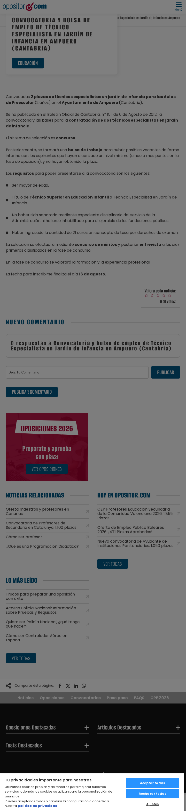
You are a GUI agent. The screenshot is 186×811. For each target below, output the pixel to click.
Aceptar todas (152, 783)
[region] (92, 792)
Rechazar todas (152, 793)
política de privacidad (37, 805)
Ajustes (152, 804)
